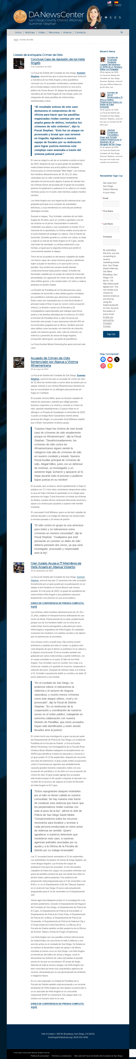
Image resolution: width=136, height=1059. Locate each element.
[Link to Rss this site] (120, 17)
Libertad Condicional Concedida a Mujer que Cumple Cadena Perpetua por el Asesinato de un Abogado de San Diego (111, 137)
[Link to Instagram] (115, 17)
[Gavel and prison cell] (18, 63)
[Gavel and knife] (18, 362)
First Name (108, 211)
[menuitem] (18, 32)
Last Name (108, 224)
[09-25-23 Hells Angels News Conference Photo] (18, 567)
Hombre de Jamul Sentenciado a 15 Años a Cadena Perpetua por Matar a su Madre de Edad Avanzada (111, 99)
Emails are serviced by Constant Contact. (108, 322)
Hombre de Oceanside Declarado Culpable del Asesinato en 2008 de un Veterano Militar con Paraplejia (111, 63)
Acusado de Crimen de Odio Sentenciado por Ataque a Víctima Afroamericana (54, 361)
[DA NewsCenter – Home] (60, 17)
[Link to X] (111, 17)
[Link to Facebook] (101, 17)
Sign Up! (111, 334)
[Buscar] (121, 32)
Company (107, 237)
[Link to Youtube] (106, 17)
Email (105, 198)
